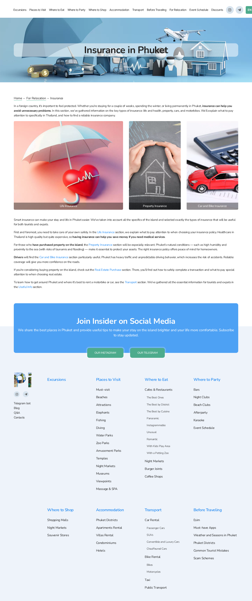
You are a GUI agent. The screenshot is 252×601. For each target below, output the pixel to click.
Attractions (103, 405)
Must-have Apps (205, 528)
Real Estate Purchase (108, 270)
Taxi (147, 580)
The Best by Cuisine (158, 411)
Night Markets (105, 466)
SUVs (150, 535)
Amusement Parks (108, 451)
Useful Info (25, 287)
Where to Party (76, 9)
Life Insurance (106, 232)
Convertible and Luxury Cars (163, 542)
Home (18, 98)
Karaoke (199, 420)
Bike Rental (152, 557)
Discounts (217, 9)
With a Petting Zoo (158, 453)
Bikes (150, 565)
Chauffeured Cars (157, 549)
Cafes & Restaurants (158, 390)
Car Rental (152, 520)
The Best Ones (155, 397)
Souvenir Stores (58, 535)
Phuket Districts (107, 520)
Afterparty (201, 412)
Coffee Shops (154, 476)
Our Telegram (147, 353)
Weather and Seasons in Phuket (215, 535)
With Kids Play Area (158, 446)
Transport (138, 9)
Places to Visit (37, 9)
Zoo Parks (102, 443)
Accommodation (119, 9)
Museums (102, 473)
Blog (16, 408)
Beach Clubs (202, 405)
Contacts (19, 417)
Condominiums (106, 543)
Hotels (100, 550)
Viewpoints (103, 481)
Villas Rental (104, 535)
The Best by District (158, 404)
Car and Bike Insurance (53, 257)
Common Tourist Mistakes (211, 550)
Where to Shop (98, 9)
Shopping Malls (57, 520)
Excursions (19, 9)
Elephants (103, 412)
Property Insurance (100, 245)
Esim (197, 520)
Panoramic (153, 418)
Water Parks (104, 435)
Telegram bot (22, 403)
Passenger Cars (156, 528)
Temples (102, 458)
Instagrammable (156, 425)
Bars (197, 390)
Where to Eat (56, 9)
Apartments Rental (109, 528)
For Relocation (178, 9)
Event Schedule (198, 9)
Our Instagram (105, 353)
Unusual (151, 432)
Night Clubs (202, 397)
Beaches (101, 397)
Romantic (152, 439)
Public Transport (156, 587)
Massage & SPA (107, 489)
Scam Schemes (204, 558)
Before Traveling (156, 9)
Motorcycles (154, 572)
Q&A (17, 413)
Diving (100, 428)
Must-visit (103, 390)
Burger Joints (153, 469)
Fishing (101, 420)
